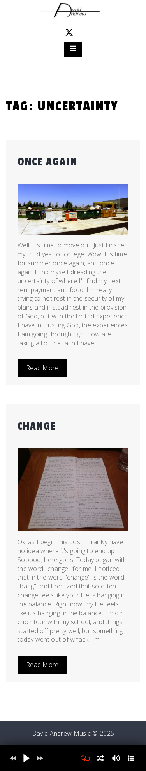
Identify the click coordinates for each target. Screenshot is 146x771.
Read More (42, 368)
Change (37, 426)
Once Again (47, 161)
